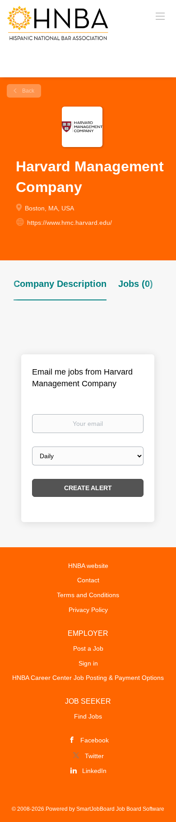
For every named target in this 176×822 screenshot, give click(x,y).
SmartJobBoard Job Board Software (120, 809)
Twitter (94, 755)
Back (27, 91)
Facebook (94, 740)
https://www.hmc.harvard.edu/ (69, 222)
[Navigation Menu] (160, 15)
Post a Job (88, 648)
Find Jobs (88, 716)
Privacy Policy (88, 609)
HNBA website (88, 565)
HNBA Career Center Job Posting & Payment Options (88, 677)
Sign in (88, 663)
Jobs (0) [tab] (135, 284)
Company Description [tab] (60, 284)
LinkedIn (94, 770)
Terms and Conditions (88, 595)
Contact (88, 580)
